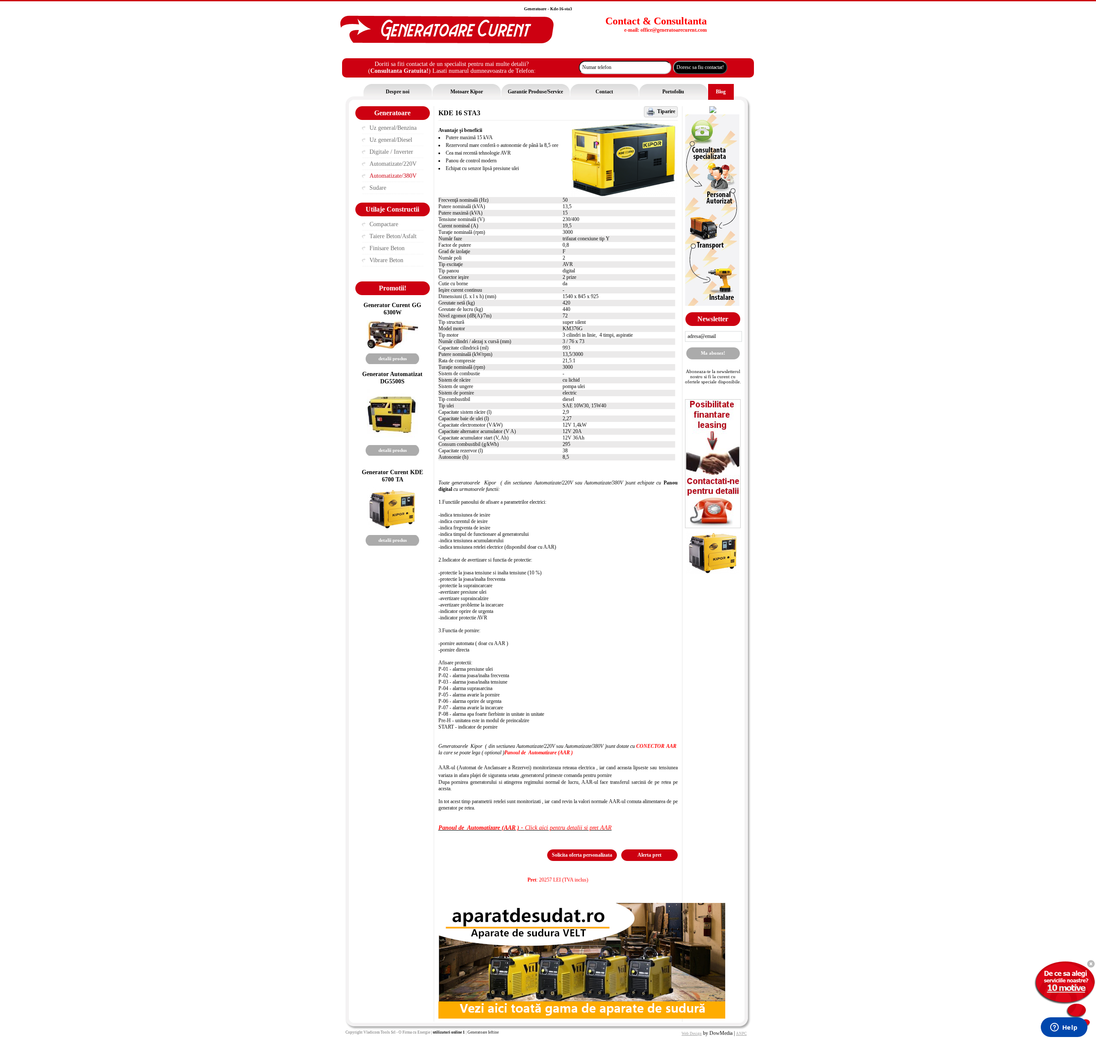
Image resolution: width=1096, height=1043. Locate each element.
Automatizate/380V (393, 176)
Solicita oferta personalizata (582, 855)
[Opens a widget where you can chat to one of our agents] (1063, 1028)
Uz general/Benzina (393, 128)
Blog (721, 92)
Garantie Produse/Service (535, 92)
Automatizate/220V (393, 164)
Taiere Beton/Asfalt (393, 236)
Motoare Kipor (466, 92)
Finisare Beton (387, 248)
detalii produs (392, 358)
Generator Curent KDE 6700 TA (392, 476)
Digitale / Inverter (391, 152)
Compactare (383, 224)
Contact (604, 92)
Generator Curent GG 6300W (392, 309)
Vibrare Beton (386, 260)
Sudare (377, 188)
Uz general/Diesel (390, 140)
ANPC (741, 1033)
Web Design (692, 1033)
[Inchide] (1090, 963)
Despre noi (397, 92)
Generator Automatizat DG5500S (392, 378)
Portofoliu (673, 92)
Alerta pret (649, 855)
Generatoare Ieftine (483, 1032)
